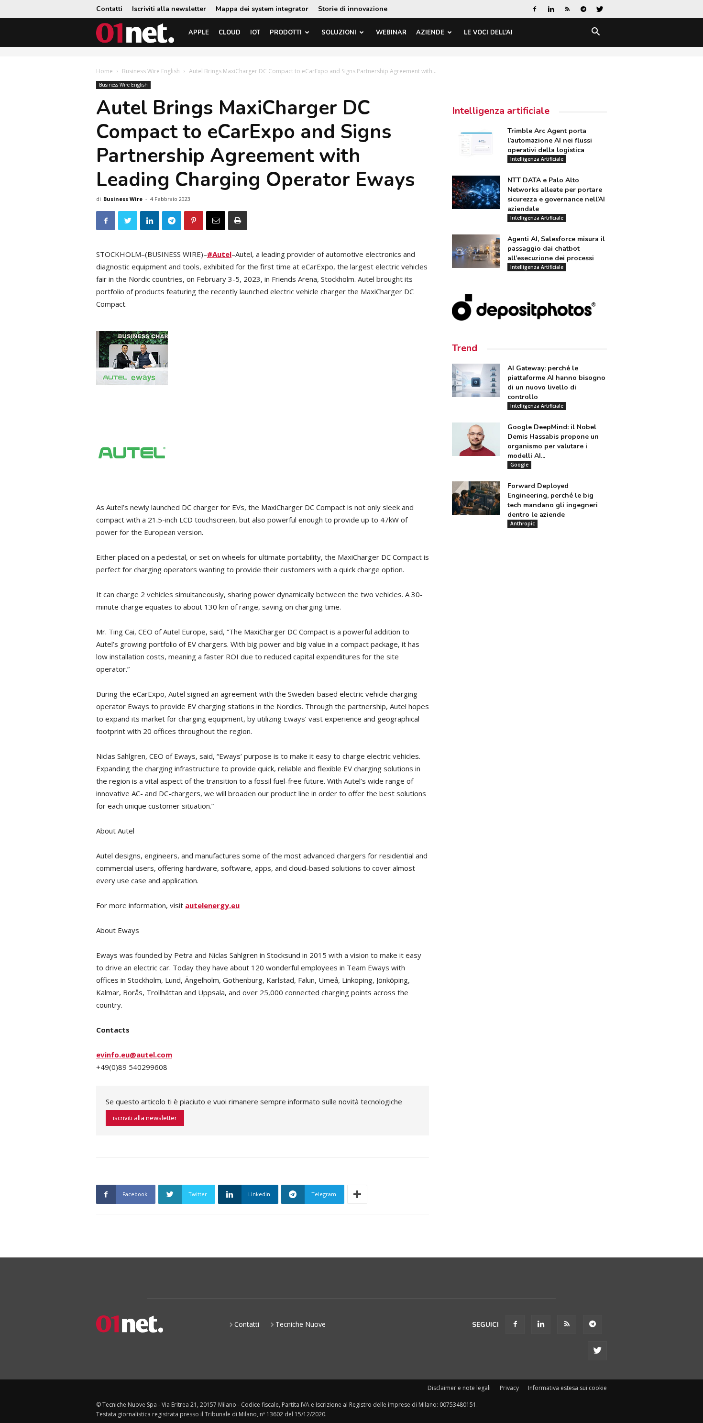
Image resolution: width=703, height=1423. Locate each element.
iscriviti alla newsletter (145, 1117)
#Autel (219, 254)
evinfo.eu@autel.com (134, 1054)
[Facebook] (534, 9)
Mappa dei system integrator (262, 8)
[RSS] (567, 9)
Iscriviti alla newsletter (169, 8)
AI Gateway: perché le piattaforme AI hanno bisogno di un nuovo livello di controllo (556, 382)
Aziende (430, 32)
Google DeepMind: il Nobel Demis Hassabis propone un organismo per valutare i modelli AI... (553, 441)
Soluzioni (338, 32)
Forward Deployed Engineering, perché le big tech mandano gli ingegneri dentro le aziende (552, 500)
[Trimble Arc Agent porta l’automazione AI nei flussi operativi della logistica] (476, 143)
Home (104, 71)
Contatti (109, 8)
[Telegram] (583, 9)
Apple (198, 32)
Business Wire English (151, 71)
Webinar (391, 32)
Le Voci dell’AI (488, 32)
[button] (595, 33)
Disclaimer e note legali (459, 1388)
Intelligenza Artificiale (536, 159)
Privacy (509, 1388)
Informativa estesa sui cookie (567, 1388)
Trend (464, 348)
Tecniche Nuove (300, 1324)
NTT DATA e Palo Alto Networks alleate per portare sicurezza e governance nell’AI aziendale (556, 194)
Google (519, 464)
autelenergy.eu (212, 905)
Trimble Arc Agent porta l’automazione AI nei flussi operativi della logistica (549, 140)
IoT (255, 32)
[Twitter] (600, 9)
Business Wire (123, 198)
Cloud (230, 32)
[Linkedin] (551, 9)
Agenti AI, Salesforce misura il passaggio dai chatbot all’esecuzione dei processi (556, 248)
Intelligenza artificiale (500, 110)
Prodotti (286, 32)
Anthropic (522, 523)
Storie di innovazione (352, 8)
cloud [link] (297, 868)
